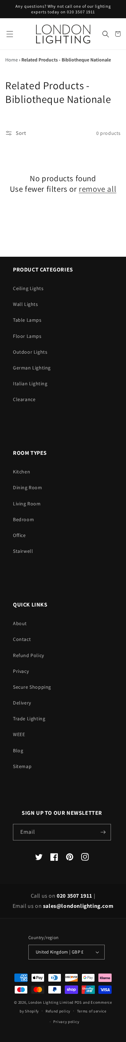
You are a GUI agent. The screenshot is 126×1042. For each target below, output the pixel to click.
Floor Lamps (27, 336)
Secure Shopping (32, 687)
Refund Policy (28, 655)
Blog (18, 750)
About (20, 623)
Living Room (27, 503)
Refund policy (58, 1011)
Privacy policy (66, 1021)
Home (11, 60)
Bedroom (23, 519)
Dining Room (27, 487)
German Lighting (32, 368)
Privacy (21, 671)
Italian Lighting (30, 383)
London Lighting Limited (51, 1002)
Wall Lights (25, 304)
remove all (97, 189)
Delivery (22, 703)
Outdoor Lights (30, 352)
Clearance (24, 399)
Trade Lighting (29, 718)
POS (78, 1002)
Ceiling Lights (28, 288)
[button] (10, 34)
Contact (22, 639)
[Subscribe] (103, 832)
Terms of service (91, 1011)
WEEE (19, 734)
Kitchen (21, 471)
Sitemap (22, 766)
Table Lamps (27, 320)
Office (19, 535)
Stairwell (23, 551)
